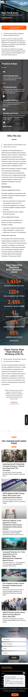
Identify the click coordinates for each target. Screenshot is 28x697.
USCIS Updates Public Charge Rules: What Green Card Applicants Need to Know (13, 495)
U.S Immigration (10, 87)
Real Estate (7, 126)
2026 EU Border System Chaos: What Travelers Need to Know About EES (14, 614)
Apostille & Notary (10, 100)
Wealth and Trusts (10, 113)
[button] (21, 3)
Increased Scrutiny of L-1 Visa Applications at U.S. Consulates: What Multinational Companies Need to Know (14, 556)
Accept (15, 694)
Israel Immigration (10, 76)
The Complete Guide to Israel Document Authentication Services (13, 585)
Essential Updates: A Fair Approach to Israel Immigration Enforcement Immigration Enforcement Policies (12, 525)
